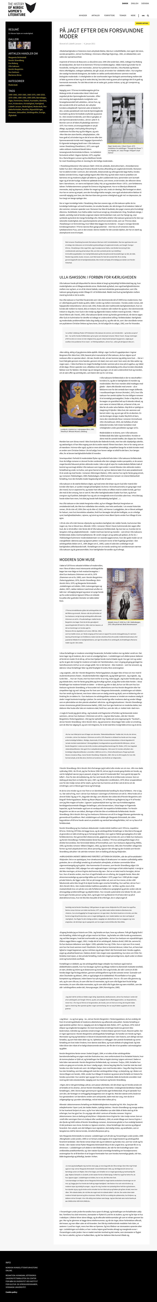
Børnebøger (41, 97)
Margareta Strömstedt (17, 57)
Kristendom (18, 103)
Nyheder (83, 15)
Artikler (96, 15)
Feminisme (18, 100)
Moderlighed (27, 106)
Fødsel (26, 100)
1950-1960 (22, 95)
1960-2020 (40, 95)
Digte (10, 100)
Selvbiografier (32, 112)
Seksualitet (21, 112)
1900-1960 (12, 95)
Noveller (25, 109)
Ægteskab (12, 115)
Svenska (145, 3)
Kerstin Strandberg (16, 60)
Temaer (122, 15)
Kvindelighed (29, 103)
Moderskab (13, 85)
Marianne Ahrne (14, 75)
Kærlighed (39, 103)
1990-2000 (31, 97)
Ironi (10, 103)
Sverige (42, 112)
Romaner (12, 112)
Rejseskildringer (36, 109)
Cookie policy (11, 1292)
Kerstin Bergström (15, 69)
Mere (133, 15)
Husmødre (34, 100)
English (134, 3)
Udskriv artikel (142, 23)
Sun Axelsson (13, 72)
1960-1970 (31, 95)
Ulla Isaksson (13, 66)
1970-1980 (12, 97)
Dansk (125, 3)
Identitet (42, 100)
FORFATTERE (109, 15)
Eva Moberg (13, 63)
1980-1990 (22, 97)
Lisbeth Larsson (14, 106)
